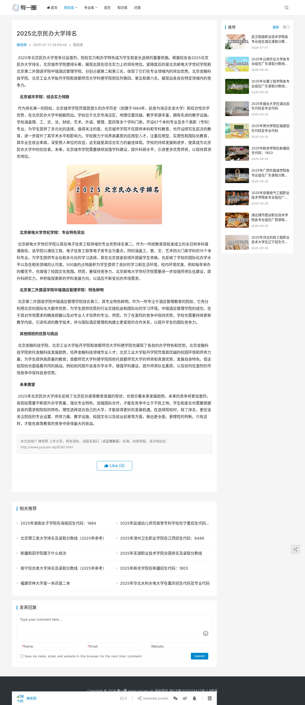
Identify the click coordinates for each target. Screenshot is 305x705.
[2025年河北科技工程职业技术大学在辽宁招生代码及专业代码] (237, 242)
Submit (199, 656)
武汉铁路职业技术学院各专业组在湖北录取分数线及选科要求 (269, 41)
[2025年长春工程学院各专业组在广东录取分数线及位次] (237, 86)
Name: (28, 646)
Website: (157, 646)
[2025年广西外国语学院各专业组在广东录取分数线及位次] (237, 175)
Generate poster (155, 698)
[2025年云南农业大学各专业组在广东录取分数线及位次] (237, 64)
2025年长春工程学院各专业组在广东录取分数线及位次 (270, 85)
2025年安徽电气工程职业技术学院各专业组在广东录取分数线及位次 (270, 197)
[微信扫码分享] (175, 698)
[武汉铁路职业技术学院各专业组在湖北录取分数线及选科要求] (237, 41)
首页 (54, 7)
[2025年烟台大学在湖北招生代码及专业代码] (237, 108)
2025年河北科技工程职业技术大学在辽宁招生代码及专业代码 (270, 242)
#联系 (213, 691)
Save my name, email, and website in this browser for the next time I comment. (83, 656)
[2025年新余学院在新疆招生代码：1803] (237, 153)
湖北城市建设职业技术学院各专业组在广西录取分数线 (269, 219)
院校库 (69, 7)
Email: (92, 646)
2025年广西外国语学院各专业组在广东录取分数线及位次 (270, 175)
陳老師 (22, 45)
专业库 (89, 7)
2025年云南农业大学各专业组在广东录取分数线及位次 (270, 63)
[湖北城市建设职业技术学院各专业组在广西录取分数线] (237, 220)
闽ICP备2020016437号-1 (188, 691)
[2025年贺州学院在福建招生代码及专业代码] (237, 130)
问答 (137, 7)
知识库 (122, 7)
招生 (107, 7)
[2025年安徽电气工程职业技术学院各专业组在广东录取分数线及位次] (237, 197)
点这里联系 (110, 441)
